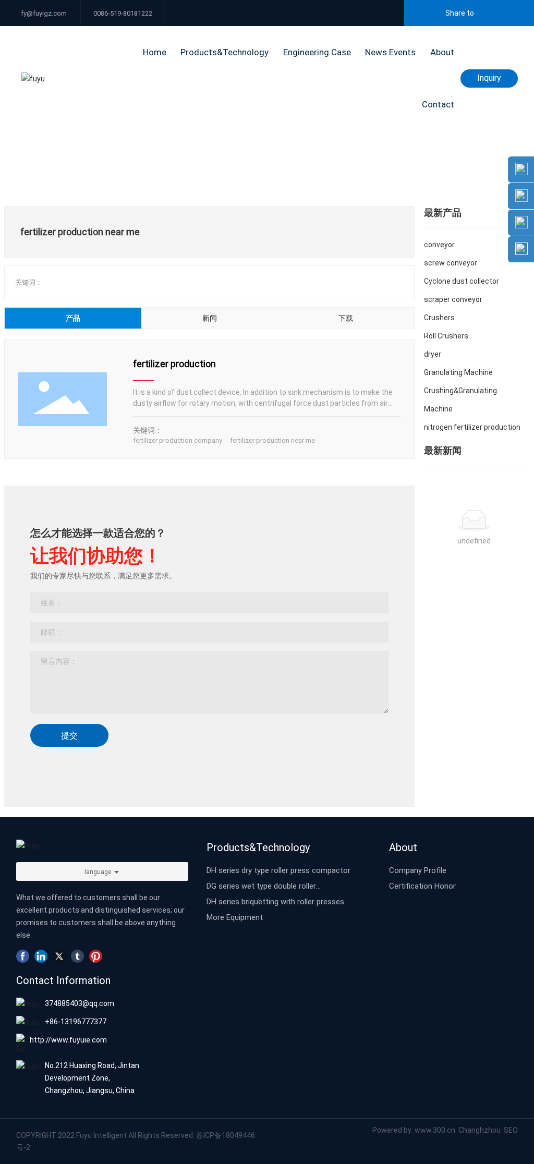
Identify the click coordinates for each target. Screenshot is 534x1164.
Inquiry (489, 77)
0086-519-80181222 (122, 13)
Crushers (439, 317)
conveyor (439, 244)
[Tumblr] (77, 956)
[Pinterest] (95, 956)
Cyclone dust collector (461, 281)
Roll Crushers (446, 336)
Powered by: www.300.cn (413, 1130)
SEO (511, 1130)
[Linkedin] (40, 956)
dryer (432, 354)
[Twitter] (59, 956)
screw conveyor (450, 263)
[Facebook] (22, 956)
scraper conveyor (453, 299)
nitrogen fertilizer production (472, 427)
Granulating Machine (458, 372)
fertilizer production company (177, 440)
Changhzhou (480, 1130)
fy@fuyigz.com (43, 13)
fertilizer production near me (272, 440)
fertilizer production (174, 363)
